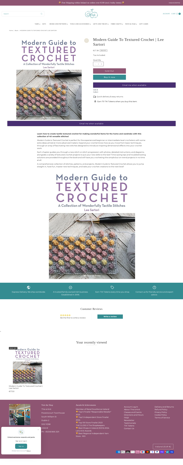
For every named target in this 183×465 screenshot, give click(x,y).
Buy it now (109, 77)
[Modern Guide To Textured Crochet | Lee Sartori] (27, 365)
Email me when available (134, 85)
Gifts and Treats (100, 24)
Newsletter (129, 420)
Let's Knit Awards (84, 431)
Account (166, 14)
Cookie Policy (161, 415)
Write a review (110, 317)
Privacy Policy (161, 412)
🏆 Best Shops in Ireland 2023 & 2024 (92, 428)
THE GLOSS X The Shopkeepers (90, 425)
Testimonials (130, 423)
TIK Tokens (129, 426)
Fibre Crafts (116, 24)
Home (11, 30)
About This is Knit (132, 409)
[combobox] (23, 13)
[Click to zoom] (86, 40)
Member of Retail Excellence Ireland (92, 409)
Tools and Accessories (79, 24)
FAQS (126, 418)
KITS (44, 24)
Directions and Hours (133, 415)
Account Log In (131, 407)
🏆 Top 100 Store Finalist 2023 (89, 423)
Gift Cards (143, 24)
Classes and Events (133, 412)
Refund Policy (161, 409)
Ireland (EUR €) (174, 3)
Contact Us (129, 428)
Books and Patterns (58, 24)
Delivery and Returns (164, 407)
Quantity (97, 60)
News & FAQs (130, 24)
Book (16, 30)
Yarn (37, 24)
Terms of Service (162, 418)
